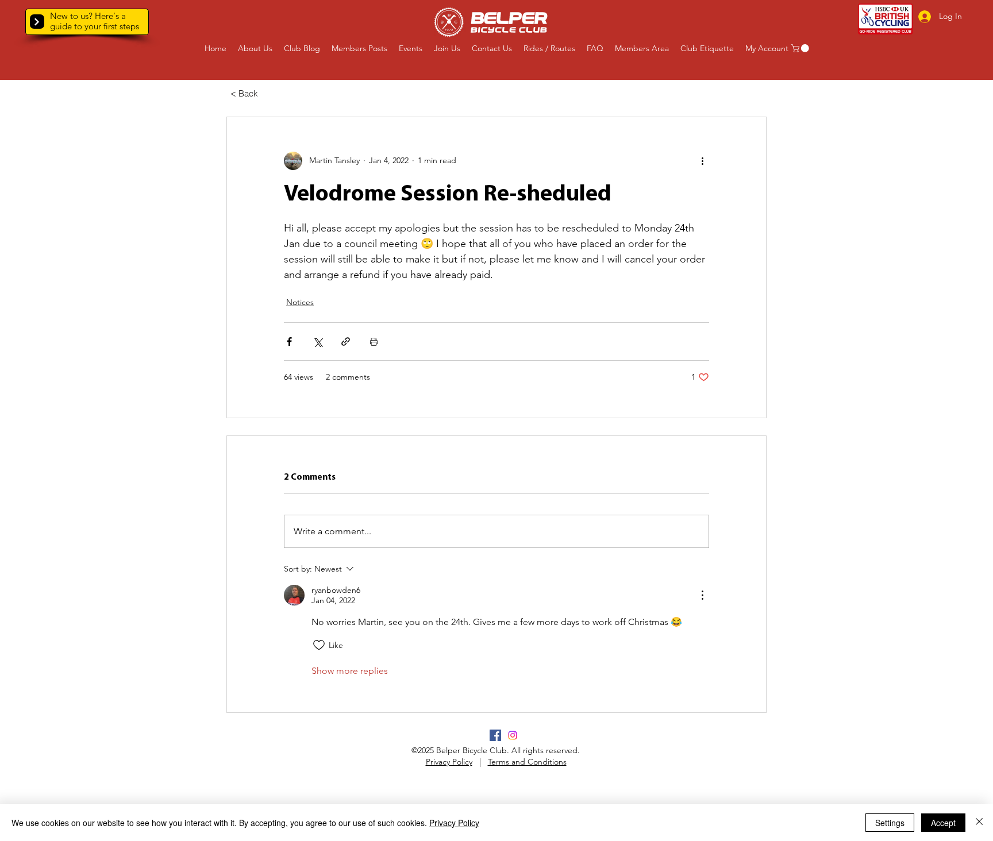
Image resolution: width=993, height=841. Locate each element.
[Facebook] (495, 735)
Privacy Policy (449, 762)
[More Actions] (702, 595)
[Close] (979, 822)
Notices (300, 302)
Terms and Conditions (527, 762)
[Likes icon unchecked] (318, 645)
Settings (890, 822)
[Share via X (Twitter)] (317, 341)
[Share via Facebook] (289, 341)
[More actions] (702, 161)
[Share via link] (345, 341)
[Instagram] (512, 735)
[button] (37, 21)
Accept (943, 822)
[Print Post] (373, 341)
